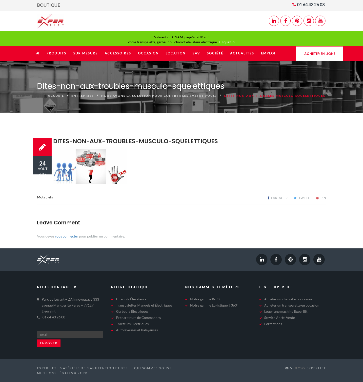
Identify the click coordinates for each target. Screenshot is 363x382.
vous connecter (66, 236)
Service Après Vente (279, 317)
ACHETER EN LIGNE (319, 53)
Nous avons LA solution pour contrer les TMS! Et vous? (159, 95)
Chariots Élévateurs (131, 299)
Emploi (268, 53)
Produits (56, 53)
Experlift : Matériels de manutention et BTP (82, 368)
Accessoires (118, 53)
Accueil (56, 95)
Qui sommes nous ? (153, 368)
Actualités (242, 53)
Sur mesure (85, 53)
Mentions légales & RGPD (62, 373)
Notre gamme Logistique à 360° (214, 305)
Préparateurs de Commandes (138, 317)
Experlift (316, 368)
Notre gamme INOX (205, 299)
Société (215, 53)
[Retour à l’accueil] (38, 56)
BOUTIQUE (48, 5)
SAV (196, 53)
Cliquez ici (227, 42)
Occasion (148, 53)
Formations (273, 324)
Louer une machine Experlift (285, 311)
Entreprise (82, 95)
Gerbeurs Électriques (132, 311)
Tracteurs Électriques (132, 324)
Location (176, 53)
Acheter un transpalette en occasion (291, 305)
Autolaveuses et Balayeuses (137, 330)
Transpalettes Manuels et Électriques (144, 305)
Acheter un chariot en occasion (288, 299)
